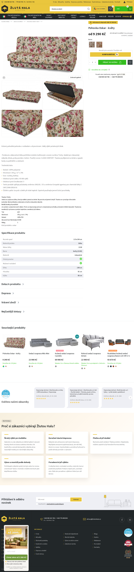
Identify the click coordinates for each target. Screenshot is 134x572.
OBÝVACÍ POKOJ (73, 16)
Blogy (96, 534)
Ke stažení (97, 544)
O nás (55, 2)
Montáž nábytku (70, 537)
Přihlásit (129, 2)
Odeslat (76, 499)
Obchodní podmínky (42, 541)
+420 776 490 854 (117, 77)
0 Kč (122, 8)
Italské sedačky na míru (34, 16)
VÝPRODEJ (127, 16)
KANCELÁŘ (102, 17)
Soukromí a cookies (41, 544)
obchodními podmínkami (55, 504)
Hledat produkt (57, 9)
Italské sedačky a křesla (14, 16)
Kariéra (96, 537)
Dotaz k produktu (11, 284)
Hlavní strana (5, 22)
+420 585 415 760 (9, 2)
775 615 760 (19, 2)
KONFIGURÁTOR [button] (108, 54)
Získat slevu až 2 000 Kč (16, 557)
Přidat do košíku (110, 62)
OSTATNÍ (118, 17)
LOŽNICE (82, 17)
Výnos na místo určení (71, 541)
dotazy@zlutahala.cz (94, 519)
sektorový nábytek (61, 16)
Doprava (6, 293)
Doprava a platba (76, 2)
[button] (130, 398)
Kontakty (97, 547)
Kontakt (117, 2)
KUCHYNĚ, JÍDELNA (92, 16)
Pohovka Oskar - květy (33, 22)
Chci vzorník (101, 9)
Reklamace (87, 2)
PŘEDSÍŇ (111, 17)
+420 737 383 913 (111, 22)
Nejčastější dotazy (11, 311)
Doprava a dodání (41, 551)
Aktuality (61, 2)
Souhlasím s (51, 504)
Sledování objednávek (71, 534)
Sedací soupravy (48, 16)
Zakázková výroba (108, 2)
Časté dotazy (96, 2)
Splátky (67, 2)
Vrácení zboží (8, 302)
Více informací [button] (128, 33)
